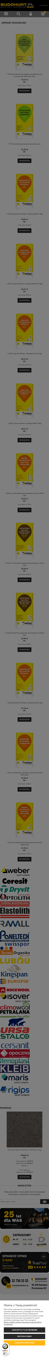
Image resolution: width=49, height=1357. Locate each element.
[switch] (5, 1353)
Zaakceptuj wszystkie (24, 1343)
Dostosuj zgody (24, 1336)
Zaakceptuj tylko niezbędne (24, 1330)
